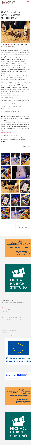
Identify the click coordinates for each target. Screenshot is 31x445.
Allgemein (12, 44)
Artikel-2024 (16, 44)
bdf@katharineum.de (6, 132)
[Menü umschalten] (28, 2)
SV (15, 59)
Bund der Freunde (5, 46)
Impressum (4, 332)
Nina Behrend (26, 144)
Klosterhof (11, 46)
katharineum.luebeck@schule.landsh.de (10, 325)
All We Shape (25, 44)
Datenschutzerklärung (7, 335)
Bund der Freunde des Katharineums (21, 149)
